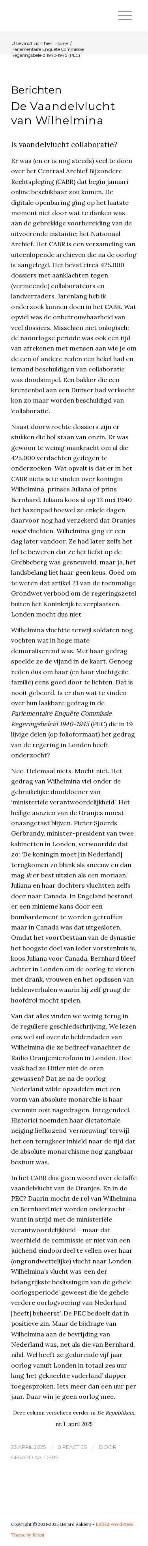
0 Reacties (72, 1447)
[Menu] (125, 16)
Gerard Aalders (35, 1457)
